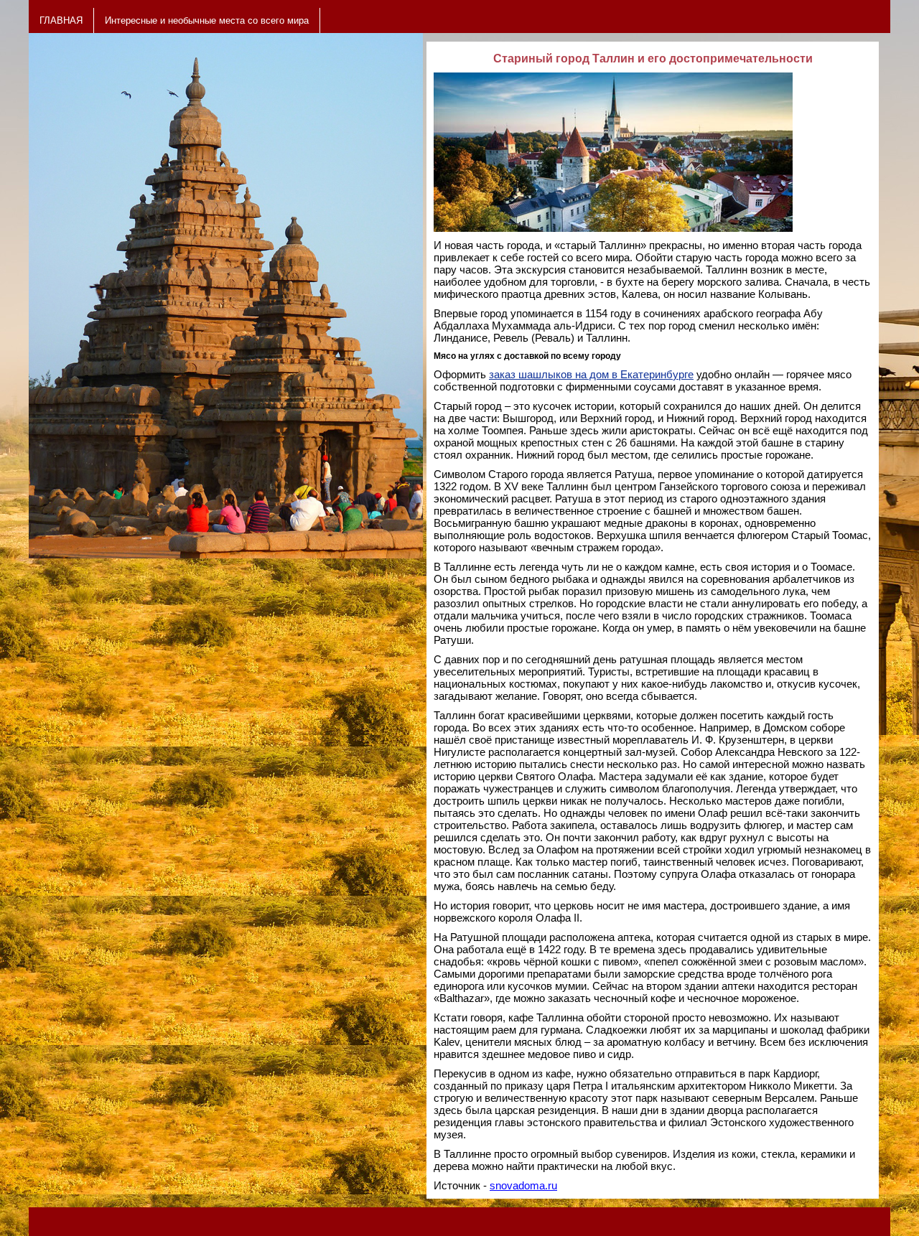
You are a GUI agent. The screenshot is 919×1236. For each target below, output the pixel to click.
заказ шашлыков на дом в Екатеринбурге (591, 374)
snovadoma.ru (523, 1185)
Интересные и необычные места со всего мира (207, 20)
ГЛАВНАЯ (61, 20)
